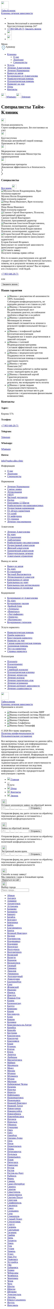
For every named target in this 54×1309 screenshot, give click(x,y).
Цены (10, 86)
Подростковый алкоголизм (21, 545)
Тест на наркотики (16, 648)
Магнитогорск (14, 1060)
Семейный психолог (17, 669)
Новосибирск (14, 1114)
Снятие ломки (14, 489)
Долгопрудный (15, 976)
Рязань (10, 1178)
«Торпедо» (12, 617)
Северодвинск (14, 1194)
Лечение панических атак (20, 680)
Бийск (10, 925)
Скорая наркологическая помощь (24, 643)
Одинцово (12, 1127)
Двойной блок (14, 606)
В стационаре (14, 537)
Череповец (12, 1278)
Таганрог (12, 1232)
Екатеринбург (14, 981)
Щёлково (11, 1291)
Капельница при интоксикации (23, 585)
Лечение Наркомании (18, 70)
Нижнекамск (13, 1100)
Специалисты (20, 62)
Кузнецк (11, 1046)
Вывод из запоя (15, 73)
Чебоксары (12, 1273)
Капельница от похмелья (20, 588)
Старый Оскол (14, 1219)
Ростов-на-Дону (15, 1173)
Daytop (10, 500)
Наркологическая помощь (20, 78)
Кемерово (12, 1008)
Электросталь (14, 1294)
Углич (10, 1254)
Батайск (11, 917)
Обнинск (11, 1124)
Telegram (25, 97)
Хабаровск (12, 1267)
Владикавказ (13, 941)
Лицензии (18, 59)
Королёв (11, 1030)
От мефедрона (14, 516)
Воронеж (11, 960)
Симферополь (14, 1202)
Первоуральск (14, 1146)
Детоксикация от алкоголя (20, 577)
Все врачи (6, 188)
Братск (10, 930)
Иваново (11, 989)
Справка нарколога (17, 651)
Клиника (11, 54)
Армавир (11, 901)
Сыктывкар (13, 1229)
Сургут (11, 1224)
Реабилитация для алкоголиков (23, 542)
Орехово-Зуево (14, 1138)
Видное (11, 936)
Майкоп (11, 1062)
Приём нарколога (16, 635)
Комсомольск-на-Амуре (19, 1025)
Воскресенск (13, 963)
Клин (10, 1016)
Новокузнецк (14, 1108)
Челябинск (12, 1275)
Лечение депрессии (17, 675)
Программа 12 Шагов (18, 502)
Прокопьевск (14, 1157)
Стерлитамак (14, 1221)
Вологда (11, 957)
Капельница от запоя (18, 579)
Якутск (11, 1302)
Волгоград (12, 946)
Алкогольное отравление (20, 556)
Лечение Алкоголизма (18, 67)
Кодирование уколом (18, 603)
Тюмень (11, 1251)
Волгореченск (14, 952)
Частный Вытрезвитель (19, 574)
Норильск (12, 1122)
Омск (10, 1130)
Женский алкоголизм (18, 548)
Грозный (11, 965)
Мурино (11, 1073)
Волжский (12, 954)
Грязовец (11, 968)
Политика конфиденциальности (17, 733)
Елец (9, 984)
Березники (12, 922)
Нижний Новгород (17, 1103)
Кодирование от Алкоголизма (22, 76)
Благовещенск (14, 927)
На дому (11, 534)
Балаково (11, 909)
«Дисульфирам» (15, 614)
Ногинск (11, 1119)
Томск (10, 1243)
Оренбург (12, 1135)
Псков (10, 1159)
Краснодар (12, 1038)
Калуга (10, 1006)
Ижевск (11, 992)
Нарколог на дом (15, 84)
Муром (10, 1078)
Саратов (11, 1189)
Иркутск (11, 995)
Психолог (12, 667)
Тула (9, 1246)
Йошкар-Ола (13, 998)
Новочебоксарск (15, 1116)
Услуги (10, 65)
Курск (10, 1051)
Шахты (11, 1286)
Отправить (35, 808)
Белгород (12, 919)
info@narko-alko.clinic (12, 460)
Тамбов (11, 1235)
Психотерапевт (15, 664)
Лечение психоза (15, 677)
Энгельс (11, 1297)
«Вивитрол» (13, 611)
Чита (9, 1283)
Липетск (11, 1054)
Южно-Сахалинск (16, 1300)
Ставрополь (13, 1216)
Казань (10, 1000)
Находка (11, 1089)
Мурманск (12, 1076)
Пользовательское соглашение (16, 736)
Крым (10, 1043)
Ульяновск (12, 1259)
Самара (11, 1181)
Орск (9, 1140)
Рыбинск (11, 1176)
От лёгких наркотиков (18, 511)
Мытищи (11, 1081)
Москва (11, 1070)
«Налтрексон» (14, 619)
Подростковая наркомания (20, 508)
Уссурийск (12, 1262)
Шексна (11, 1289)
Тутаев (10, 1248)
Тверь (10, 1238)
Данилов (11, 971)
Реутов (10, 1167)
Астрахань (12, 906)
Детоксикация (14, 492)
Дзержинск (13, 973)
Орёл (9, 1132)
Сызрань (11, 1227)
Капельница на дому (17, 582)
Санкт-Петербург (16, 1184)
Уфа (9, 1264)
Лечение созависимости (19, 688)
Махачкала (12, 1065)
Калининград (14, 1003)
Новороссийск (14, 1111)
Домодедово (13, 979)
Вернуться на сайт (10, 880)
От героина (13, 519)
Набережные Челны (17, 1084)
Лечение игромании (17, 683)
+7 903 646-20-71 (15, 29)
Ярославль (12, 1305)
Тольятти (11, 1240)
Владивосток (14, 938)
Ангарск (11, 898)
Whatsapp (11, 97)
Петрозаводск (14, 1151)
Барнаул (11, 914)
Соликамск (13, 1211)
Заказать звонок (33, 29)
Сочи (10, 1213)
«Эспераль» (13, 608)
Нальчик (11, 1087)
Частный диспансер (17, 497)
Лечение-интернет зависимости (23, 685)
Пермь (10, 1149)
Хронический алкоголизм (20, 550)
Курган (11, 1049)
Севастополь (13, 1192)
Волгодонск (13, 949)
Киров (10, 1011)
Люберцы (12, 1057)
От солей (11, 513)
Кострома (12, 1033)
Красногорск (13, 1035)
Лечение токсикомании (19, 521)
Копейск (11, 1027)
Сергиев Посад (15, 1197)
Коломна (11, 1022)
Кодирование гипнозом (19, 622)
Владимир (12, 944)
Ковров (11, 1019)
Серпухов (12, 1200)
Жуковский (13, 987)
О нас (16, 57)
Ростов (10, 1170)
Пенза (10, 1143)
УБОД (10, 494)
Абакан (11, 895)
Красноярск (13, 1041)
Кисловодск (13, 1014)
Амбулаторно (14, 540)
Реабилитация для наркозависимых (25, 505)
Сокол (10, 1208)
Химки (10, 1270)
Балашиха (12, 911)
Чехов (10, 1281)
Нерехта (11, 1092)
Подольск (12, 1154)
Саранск (11, 1186)
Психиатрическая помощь (20, 81)
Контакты (12, 89)
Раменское (12, 1165)
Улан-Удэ (11, 1256)
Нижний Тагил (15, 1105)
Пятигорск (12, 1162)
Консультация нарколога (19, 638)
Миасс (10, 1068)
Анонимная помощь (17, 646)
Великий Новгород (17, 933)
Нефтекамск (13, 1095)
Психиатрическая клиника (20, 672)
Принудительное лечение (20, 553)
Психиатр (12, 661)
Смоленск (12, 1205)
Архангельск (13, 903)
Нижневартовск (15, 1097)
